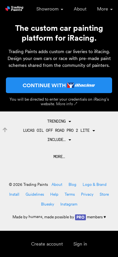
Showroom (48, 9)
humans (35, 216)
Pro (80, 217)
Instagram (68, 204)
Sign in (80, 244)
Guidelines (35, 194)
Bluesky (47, 204)
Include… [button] (57, 139)
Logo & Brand (95, 184)
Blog (72, 184)
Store (104, 194)
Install (14, 194)
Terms (70, 194)
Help (54, 194)
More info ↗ (66, 103)
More (103, 9)
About (80, 9)
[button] (59, 121)
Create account (47, 244)
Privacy (87, 194)
